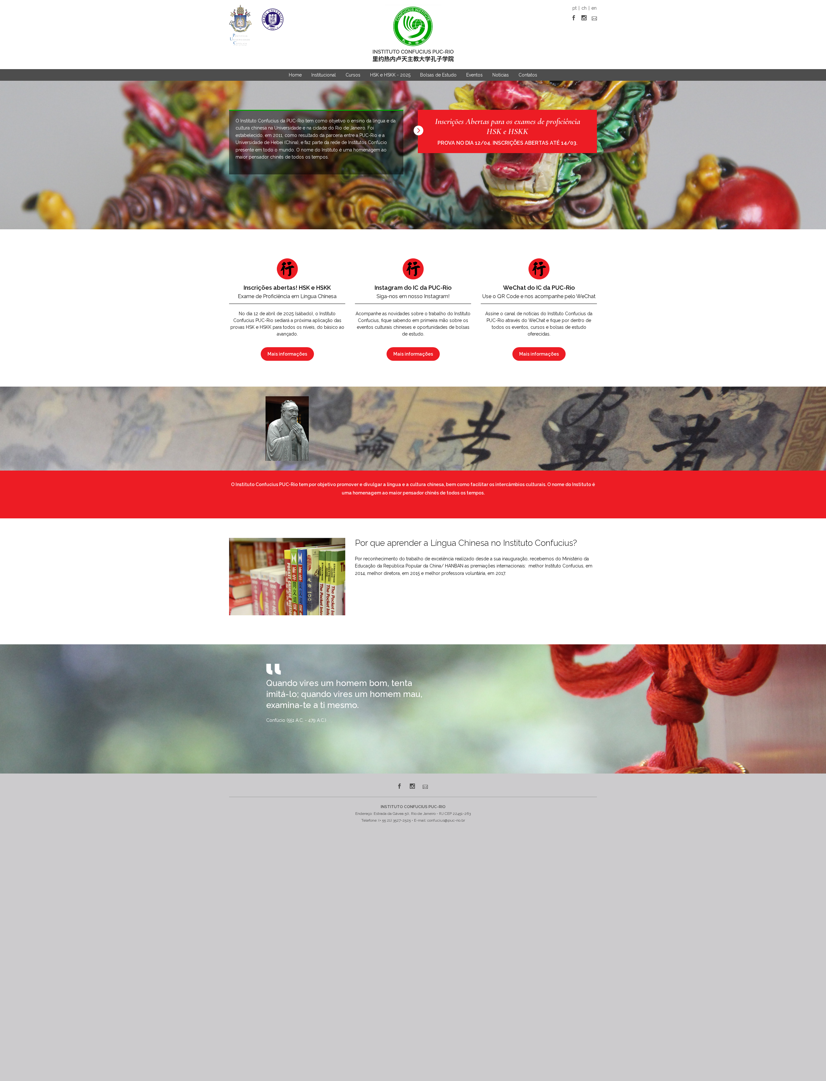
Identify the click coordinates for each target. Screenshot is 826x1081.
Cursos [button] (353, 75)
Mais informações (287, 354)
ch (584, 8)
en (594, 8)
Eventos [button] (474, 75)
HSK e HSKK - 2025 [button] (390, 75)
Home (295, 75)
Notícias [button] (500, 75)
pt (574, 8)
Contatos (528, 75)
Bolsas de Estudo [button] (438, 75)
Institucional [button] (323, 75)
